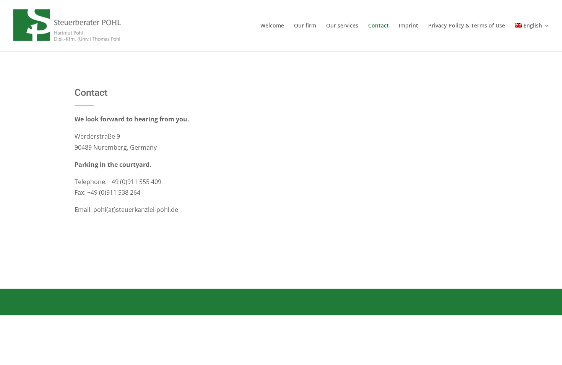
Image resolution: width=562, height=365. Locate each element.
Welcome (272, 26)
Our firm (305, 26)
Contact (378, 26)
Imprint (408, 26)
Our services (342, 26)
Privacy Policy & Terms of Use (466, 26)
